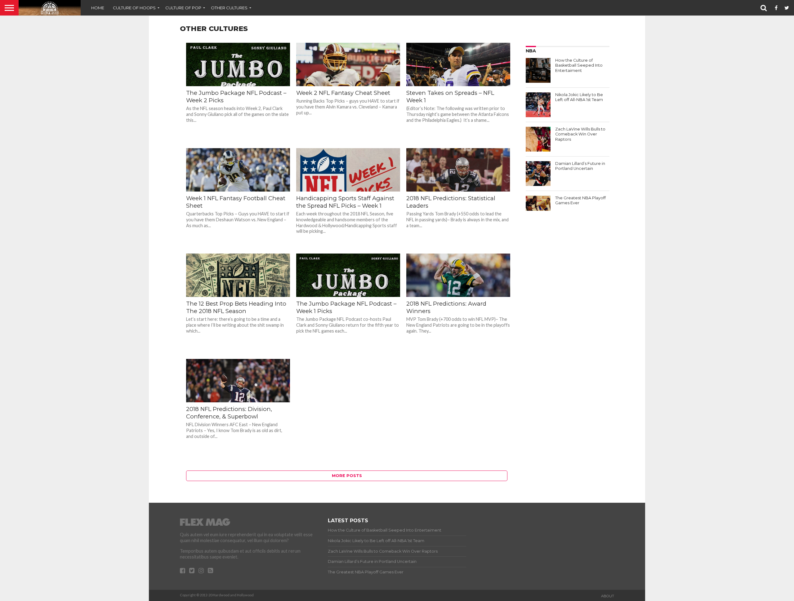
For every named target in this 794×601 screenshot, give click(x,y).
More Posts (347, 475)
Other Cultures (229, 7)
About (607, 596)
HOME (97, 7)
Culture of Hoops (134, 7)
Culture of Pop (183, 7)
